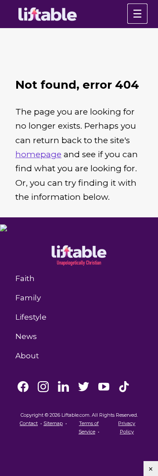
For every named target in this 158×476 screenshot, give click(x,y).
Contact (29, 423)
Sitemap (53, 423)
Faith (25, 278)
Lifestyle (31, 317)
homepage (38, 154)
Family (28, 297)
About (27, 355)
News (26, 336)
